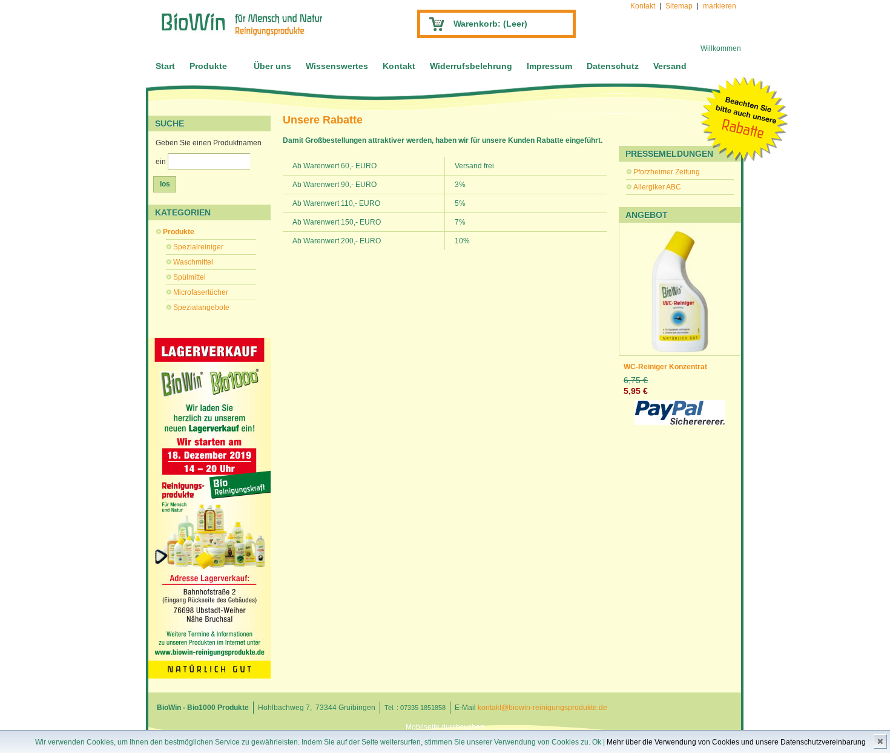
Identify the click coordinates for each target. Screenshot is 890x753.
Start (165, 66)
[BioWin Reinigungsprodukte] (242, 24)
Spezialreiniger (198, 247)
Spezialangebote (201, 307)
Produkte (208, 66)
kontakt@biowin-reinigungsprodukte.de (542, 707)
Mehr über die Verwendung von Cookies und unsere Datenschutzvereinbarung (736, 742)
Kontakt (642, 6)
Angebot (646, 215)
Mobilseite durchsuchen (445, 727)
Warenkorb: (490, 23)
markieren (719, 6)
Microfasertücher (200, 292)
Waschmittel (193, 262)
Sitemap (679, 6)
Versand (670, 66)
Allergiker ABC (657, 187)
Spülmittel (189, 277)
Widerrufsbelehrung (471, 66)
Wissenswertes (337, 66)
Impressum (549, 66)
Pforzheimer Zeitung (666, 172)
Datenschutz (613, 66)
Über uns (272, 66)
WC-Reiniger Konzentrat (665, 367)
